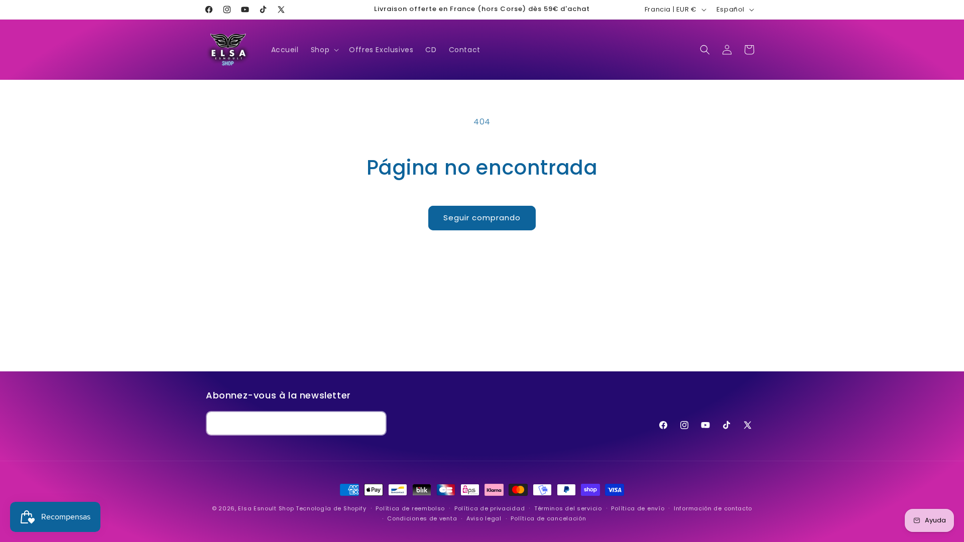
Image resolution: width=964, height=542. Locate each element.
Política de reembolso (410, 508)
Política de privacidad (489, 508)
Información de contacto (713, 508)
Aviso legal (484, 518)
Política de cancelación (548, 518)
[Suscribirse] (375, 423)
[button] (324, 49)
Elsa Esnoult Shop (266, 508)
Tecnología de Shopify (331, 508)
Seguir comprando (482, 217)
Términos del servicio (568, 508)
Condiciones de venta (422, 518)
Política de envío (637, 508)
